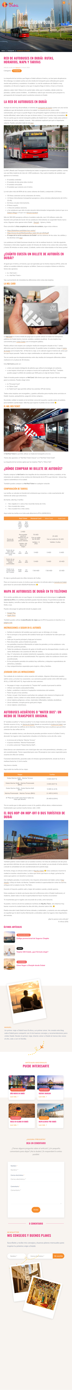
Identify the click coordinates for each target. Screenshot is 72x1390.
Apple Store (11, 615)
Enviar (36, 1210)
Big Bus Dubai (39, 871)
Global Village (12, 213)
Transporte (16, 71)
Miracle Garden (32, 213)
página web (8, 622)
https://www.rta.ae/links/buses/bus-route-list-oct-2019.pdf (28, 233)
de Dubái (28, 724)
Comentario (15, 1186)
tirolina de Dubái (57, 724)
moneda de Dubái (60, 582)
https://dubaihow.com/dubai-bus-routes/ (21, 230)
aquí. (32, 123)
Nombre (14, 1166)
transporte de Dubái (45, 108)
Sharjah (36, 222)
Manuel (17, 67)
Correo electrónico (17, 1175)
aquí (20, 238)
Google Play (11, 613)
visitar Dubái (20, 341)
